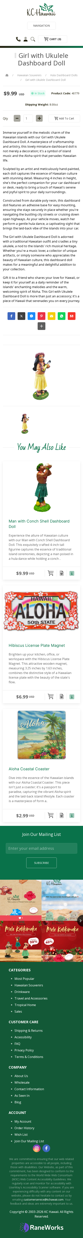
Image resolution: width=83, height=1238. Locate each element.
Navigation (41, 25)
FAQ (17, 1044)
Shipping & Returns (28, 1030)
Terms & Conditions (28, 1057)
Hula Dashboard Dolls (64, 75)
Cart (55, 39)
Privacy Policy (24, 1050)
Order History (24, 1128)
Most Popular (24, 979)
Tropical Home (25, 1005)
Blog (17, 1102)
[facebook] (46, 1148)
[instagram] (37, 1148)
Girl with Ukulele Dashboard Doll (45, 80)
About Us (21, 1076)
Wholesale (22, 1082)
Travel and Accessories (30, 998)
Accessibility (23, 1037)
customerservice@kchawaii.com (44, 1199)
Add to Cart (66, 118)
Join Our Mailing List (29, 1141)
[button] (11, 316)
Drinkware (22, 992)
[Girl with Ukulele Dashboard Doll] (25, 424)
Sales (18, 1011)
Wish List (21, 1134)
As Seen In (22, 1095)
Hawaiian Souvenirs (29, 75)
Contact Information (29, 1089)
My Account (22, 1121)
